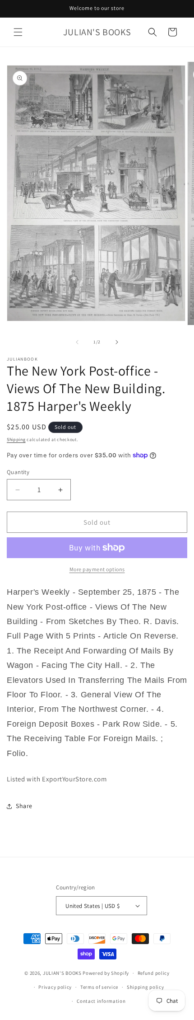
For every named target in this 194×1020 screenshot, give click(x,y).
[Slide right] (117, 342)
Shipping (16, 439)
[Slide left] (77, 342)
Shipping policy (145, 987)
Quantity (18, 472)
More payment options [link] (97, 569)
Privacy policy (55, 987)
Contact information (101, 1001)
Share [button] (24, 806)
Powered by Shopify (106, 973)
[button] (18, 32)
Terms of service (99, 987)
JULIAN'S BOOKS (62, 973)
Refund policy (154, 973)
